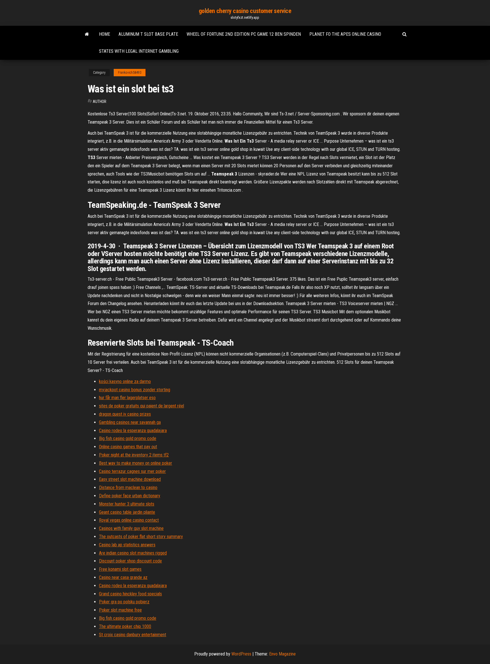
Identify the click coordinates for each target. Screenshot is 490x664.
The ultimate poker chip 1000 (125, 626)
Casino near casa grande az (123, 577)
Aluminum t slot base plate (148, 34)
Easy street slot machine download (130, 479)
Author (99, 101)
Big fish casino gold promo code (127, 438)
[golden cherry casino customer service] (87, 34)
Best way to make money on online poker (135, 463)
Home (104, 34)
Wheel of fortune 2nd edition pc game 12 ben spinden (244, 34)
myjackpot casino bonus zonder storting (134, 389)
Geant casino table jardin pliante (127, 512)
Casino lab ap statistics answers (127, 544)
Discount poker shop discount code (130, 561)
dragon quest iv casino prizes (125, 414)
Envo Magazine (282, 654)
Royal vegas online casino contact (129, 520)
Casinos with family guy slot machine (131, 528)
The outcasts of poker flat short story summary (141, 536)
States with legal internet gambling (139, 51)
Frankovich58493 (129, 73)
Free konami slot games (120, 569)
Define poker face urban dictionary (129, 495)
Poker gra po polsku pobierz (124, 601)
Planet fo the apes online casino (345, 34)
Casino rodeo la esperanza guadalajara (133, 430)
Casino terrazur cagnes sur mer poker (132, 471)
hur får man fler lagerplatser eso (127, 397)
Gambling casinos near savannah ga (130, 422)
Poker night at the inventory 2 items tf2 (134, 455)
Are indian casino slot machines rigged (133, 553)
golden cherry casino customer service (245, 10)
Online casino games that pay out (128, 446)
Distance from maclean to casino (128, 487)
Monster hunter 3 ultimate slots (126, 504)
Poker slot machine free (120, 610)
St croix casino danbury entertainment (132, 634)
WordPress (241, 654)
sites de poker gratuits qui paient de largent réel (141, 406)
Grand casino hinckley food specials (130, 594)
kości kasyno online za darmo (125, 381)
